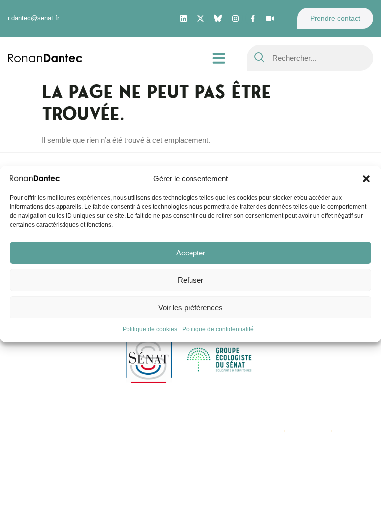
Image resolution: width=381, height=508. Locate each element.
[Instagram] (235, 18)
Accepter (190, 253)
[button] (366, 179)
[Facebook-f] (252, 18)
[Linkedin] (183, 18)
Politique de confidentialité (218, 329)
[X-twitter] (200, 18)
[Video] (269, 18)
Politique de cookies (150, 329)
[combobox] (310, 58)
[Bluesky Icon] (217, 18)
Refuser (190, 280)
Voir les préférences (190, 307)
